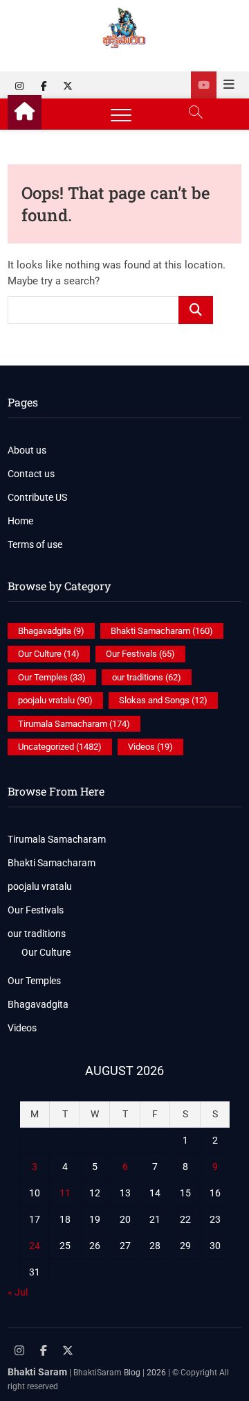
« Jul (18, 1292)
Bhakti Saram (37, 1371)
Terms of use (35, 544)
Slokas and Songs (163, 700)
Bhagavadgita (51, 631)
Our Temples (52, 677)
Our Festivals (140, 653)
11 (65, 1192)
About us (27, 450)
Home (20, 520)
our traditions (146, 677)
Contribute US (37, 497)
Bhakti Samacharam (162, 631)
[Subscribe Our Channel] (203, 84)
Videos (150, 746)
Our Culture (49, 653)
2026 (156, 1372)
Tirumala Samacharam (74, 724)
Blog (132, 1372)
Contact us (31, 473)
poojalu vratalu (55, 700)
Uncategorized (60, 746)
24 (34, 1245)
